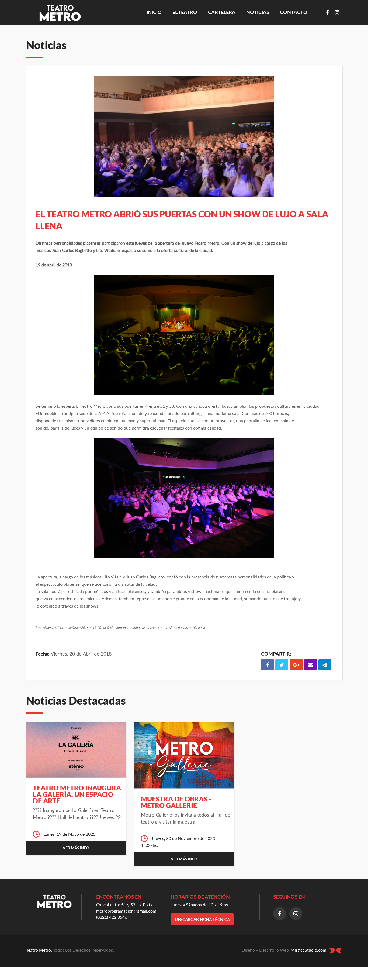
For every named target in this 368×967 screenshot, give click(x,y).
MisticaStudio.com (308, 949)
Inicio (156, 12)
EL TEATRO (184, 12)
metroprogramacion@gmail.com (126, 910)
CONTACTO (293, 12)
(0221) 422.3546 (111, 917)
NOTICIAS (257, 12)
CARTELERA (221, 12)
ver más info (76, 848)
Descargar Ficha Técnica (202, 919)
